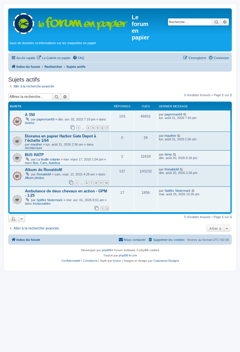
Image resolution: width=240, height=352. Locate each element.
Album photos (34, 178)
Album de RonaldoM (43, 170)
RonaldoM (44, 174)
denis (168, 154)
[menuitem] (54, 57)
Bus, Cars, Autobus (46, 163)
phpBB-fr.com (128, 255)
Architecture (33, 148)
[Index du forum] (71, 22)
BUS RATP (34, 155)
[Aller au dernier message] (185, 114)
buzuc (117, 260)
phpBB (106, 250)
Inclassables (42, 203)
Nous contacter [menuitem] (135, 239)
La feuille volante (48, 159)
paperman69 (45, 119)
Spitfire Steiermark (50, 200)
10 (106, 183)
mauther (36, 144)
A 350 (30, 115)
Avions (30, 123)
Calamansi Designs (166, 260)
